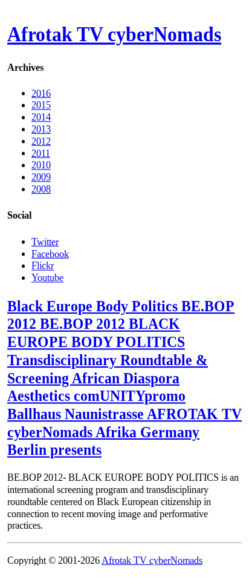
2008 (41, 189)
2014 (41, 117)
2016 (41, 93)
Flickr (42, 265)
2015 (41, 105)
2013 (41, 129)
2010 (41, 165)
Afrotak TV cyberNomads (114, 34)
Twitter (45, 241)
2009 (41, 177)
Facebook (50, 253)
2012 (41, 141)
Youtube (47, 277)
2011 (40, 153)
